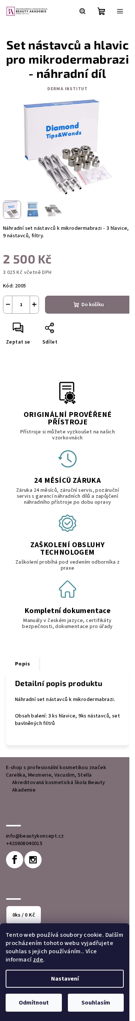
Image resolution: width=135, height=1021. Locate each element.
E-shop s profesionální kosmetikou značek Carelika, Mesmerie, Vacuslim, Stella (56, 771)
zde (38, 960)
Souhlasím (95, 1003)
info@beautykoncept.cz (35, 836)
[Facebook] (14, 859)
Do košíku (92, 304)
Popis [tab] (22, 664)
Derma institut (67, 89)
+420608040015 (24, 843)
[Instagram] (33, 859)
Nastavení (65, 979)
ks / (23, 915)
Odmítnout (34, 1003)
